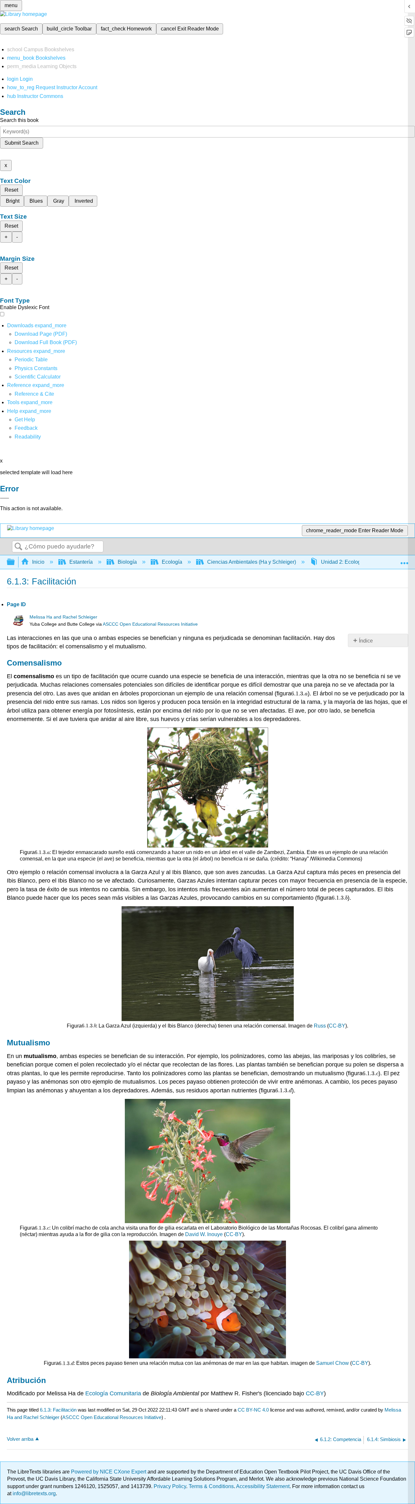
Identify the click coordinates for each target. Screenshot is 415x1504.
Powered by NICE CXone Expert (109, 1471)
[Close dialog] (4, 498)
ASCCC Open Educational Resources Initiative (150, 624)
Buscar (18, 546)
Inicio (38, 562)
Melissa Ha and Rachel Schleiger (63, 617)
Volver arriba (20, 1439)
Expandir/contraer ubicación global (404, 560)
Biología (127, 562)
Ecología (172, 562)
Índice (366, 641)
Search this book (19, 120)
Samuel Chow (332, 1363)
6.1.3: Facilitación (58, 1410)
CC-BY (337, 1026)
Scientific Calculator (38, 376)
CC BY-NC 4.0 (253, 1410)
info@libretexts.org (33, 1493)
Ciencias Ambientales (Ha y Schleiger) (251, 562)
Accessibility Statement (263, 1486)
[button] (26, 428)
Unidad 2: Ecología (343, 562)
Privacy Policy (170, 1486)
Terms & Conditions (211, 1486)
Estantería (81, 562)
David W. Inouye (204, 1234)
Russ (320, 1026)
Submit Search (22, 143)
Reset (11, 190)
